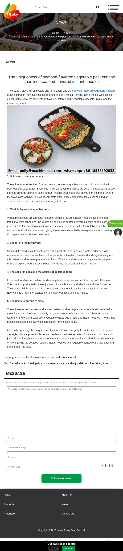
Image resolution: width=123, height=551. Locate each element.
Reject (53, 548)
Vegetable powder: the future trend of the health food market (42, 357)
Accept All (69, 548)
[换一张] (107, 465)
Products (9, 504)
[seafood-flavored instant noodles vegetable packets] (61, 139)
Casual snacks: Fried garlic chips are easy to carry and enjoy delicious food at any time (59, 363)
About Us (67, 495)
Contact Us (68, 513)
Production (10, 513)
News (67, 33)
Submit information (61, 478)
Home (55, 33)
